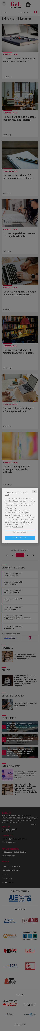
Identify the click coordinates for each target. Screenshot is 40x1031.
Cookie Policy (18, 527)
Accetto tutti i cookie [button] (20, 538)
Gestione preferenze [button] (20, 532)
